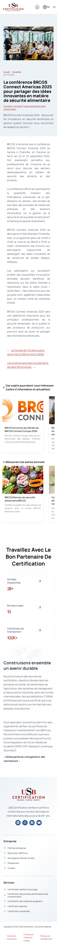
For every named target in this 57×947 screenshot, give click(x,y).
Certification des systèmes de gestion (25, 901)
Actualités (16, 71)
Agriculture (17, 106)
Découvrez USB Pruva (18, 853)
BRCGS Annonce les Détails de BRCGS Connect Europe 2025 (22, 429)
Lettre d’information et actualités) (28, 389)
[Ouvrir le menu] (54, 7)
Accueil (7, 71)
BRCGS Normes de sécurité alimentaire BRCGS (20, 499)
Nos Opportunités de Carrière (21, 858)
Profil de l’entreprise (17, 848)
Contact (11, 868)
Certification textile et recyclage (22, 889)
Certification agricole (17, 906)
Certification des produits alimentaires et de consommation (28, 895)
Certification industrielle (19, 911)
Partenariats (13, 863)
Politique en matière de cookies (28, 937)
